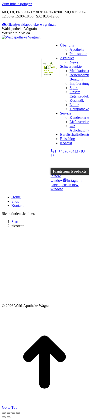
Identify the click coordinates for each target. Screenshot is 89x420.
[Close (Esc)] (4, 413)
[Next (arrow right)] (8, 417)
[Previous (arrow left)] (4, 417)
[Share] (8, 413)
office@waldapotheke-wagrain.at (31, 24)
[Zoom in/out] (18, 413)
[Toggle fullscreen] (13, 413)
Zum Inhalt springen (17, 4)
